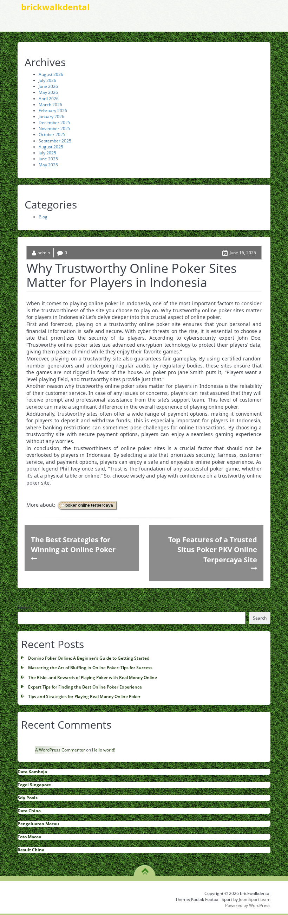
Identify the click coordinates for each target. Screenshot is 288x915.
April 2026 (49, 99)
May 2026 (48, 92)
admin (44, 253)
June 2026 (48, 86)
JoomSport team (254, 899)
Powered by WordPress (247, 905)
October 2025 (52, 134)
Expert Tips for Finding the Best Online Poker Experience (85, 687)
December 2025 (54, 123)
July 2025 (47, 153)
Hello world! (103, 750)
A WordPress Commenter (60, 750)
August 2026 (51, 74)
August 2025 (51, 147)
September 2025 (55, 141)
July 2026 (47, 80)
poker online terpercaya (89, 505)
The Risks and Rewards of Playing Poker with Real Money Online (92, 677)
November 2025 (54, 129)
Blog (43, 217)
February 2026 (53, 111)
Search (25, 607)
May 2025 (48, 165)
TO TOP (144, 869)
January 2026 (51, 117)
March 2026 (50, 105)
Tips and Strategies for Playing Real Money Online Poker (84, 696)
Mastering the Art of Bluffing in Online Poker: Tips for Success (90, 668)
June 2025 (48, 159)
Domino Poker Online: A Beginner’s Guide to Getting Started (88, 658)
